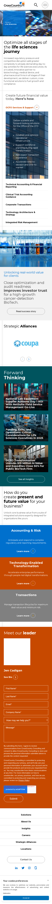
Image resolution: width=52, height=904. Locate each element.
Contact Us (26, 859)
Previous (22, 359)
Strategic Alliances (26, 842)
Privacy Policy (23, 780)
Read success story (26, 311)
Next (29, 359)
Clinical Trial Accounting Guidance (19, 195)
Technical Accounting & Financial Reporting (24, 185)
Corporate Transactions (18, 204)
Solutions (26, 815)
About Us (26, 821)
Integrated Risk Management (21, 222)
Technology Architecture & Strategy (20, 213)
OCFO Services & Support (19, 107)
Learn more (23, 551)
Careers (26, 835)
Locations (26, 849)
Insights (26, 828)
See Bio (8, 677)
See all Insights (26, 479)
